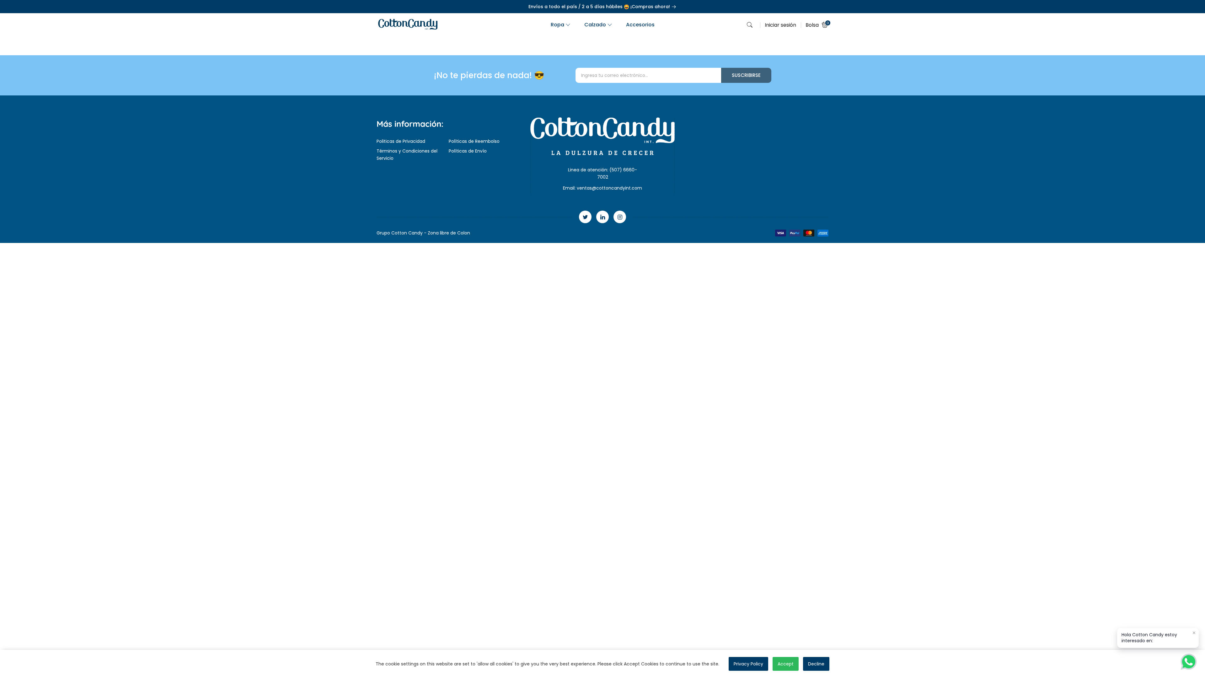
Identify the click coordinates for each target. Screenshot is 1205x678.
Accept (786, 664)
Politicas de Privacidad (401, 141)
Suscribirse (746, 75)
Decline (816, 664)
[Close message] (1194, 632)
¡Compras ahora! (650, 6)
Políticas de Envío (468, 151)
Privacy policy (748, 664)
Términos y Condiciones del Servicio (407, 154)
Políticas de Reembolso (474, 141)
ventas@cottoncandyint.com (609, 188)
